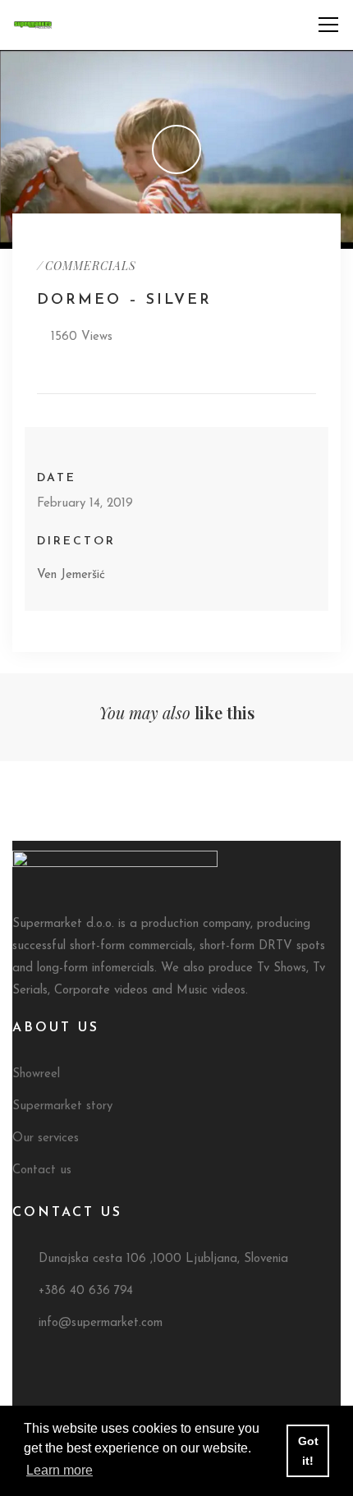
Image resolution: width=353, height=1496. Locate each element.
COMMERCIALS (90, 265)
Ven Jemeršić (71, 575)
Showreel (36, 1074)
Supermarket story (62, 1106)
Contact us (41, 1170)
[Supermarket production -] (32, 24)
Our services (45, 1138)
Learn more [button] (59, 1470)
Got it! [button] (308, 1450)
